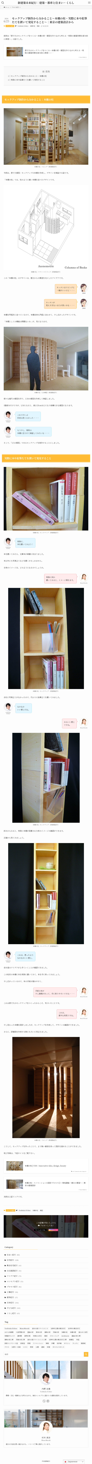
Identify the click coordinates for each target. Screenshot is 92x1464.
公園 (37, 1347)
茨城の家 (56, 1332)
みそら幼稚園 (9, 1332)
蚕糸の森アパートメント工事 (36, 1340)
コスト (25, 1347)
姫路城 (83, 1343)
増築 (47, 1343)
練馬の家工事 (9, 1340)
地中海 (59, 1343)
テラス (7, 1347)
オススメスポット (58, 1347)
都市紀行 (12, 1297)
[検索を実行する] (86, 1354)
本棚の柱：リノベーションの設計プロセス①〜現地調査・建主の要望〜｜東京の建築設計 (55, 1184)
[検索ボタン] (2, 2)
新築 (28, 1343)
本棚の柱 (32, 26)
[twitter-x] (44, 1401)
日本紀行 (13, 1302)
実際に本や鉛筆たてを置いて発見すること (28, 80)
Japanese (72, 1461)
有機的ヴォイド (10, 1336)
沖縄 (52, 1343)
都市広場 (27, 1336)
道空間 (19, 1336)
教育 (31, 1347)
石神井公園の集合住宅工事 (58, 1340)
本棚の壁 (73, 1332)
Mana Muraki (25, 1328)
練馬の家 (47, 1332)
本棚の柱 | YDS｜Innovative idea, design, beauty (45, 1166)
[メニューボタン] (89, 2)
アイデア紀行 (14, 1276)
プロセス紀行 (10, 26)
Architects (65, 1336)
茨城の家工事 (20, 1340)
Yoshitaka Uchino (23, 26)
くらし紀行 (13, 1313)
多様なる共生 (37, 1336)
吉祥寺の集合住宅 (74, 1328)
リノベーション (38, 1343)
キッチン (75, 1343)
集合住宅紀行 (14, 1265)
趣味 (42, 1347)
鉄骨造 (22, 1343)
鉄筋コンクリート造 (11, 1343)
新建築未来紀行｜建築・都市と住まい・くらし (46, 2)
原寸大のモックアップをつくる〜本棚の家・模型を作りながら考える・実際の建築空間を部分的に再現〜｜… (54, 51)
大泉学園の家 (20, 1332)
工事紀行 (12, 1292)
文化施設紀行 (14, 1270)
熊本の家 (39, 1332)
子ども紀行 (13, 1308)
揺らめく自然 (83, 1332)
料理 (48, 1347)
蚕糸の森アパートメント (40, 1328)
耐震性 (71, 1340)
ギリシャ (67, 1343)
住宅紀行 (13, 1260)
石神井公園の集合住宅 (58, 1328)
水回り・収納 (16, 1347)
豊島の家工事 (76, 1336)
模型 (38, 26)
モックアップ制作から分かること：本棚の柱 (29, 76)
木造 (77, 1340)
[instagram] (47, 1401)
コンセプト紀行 (15, 1281)
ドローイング (54, 1336)
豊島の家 (30, 1332)
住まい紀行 (13, 1254)
